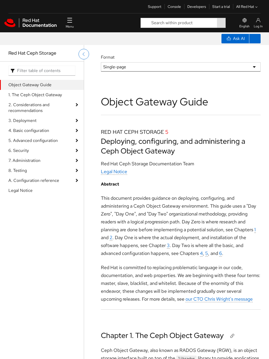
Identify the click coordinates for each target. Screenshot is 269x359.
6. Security (18, 150)
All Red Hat (245, 6)
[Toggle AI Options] (255, 38)
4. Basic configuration (28, 130)
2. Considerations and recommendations (28, 107)
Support (154, 6)
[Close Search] (229, 22)
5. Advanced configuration (33, 140)
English (244, 26)
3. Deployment (22, 120)
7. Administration (24, 160)
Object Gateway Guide (29, 85)
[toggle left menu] (84, 54)
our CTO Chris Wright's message (219, 299)
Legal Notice (20, 190)
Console (174, 6)
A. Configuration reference (33, 180)
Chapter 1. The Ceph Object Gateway (162, 335)
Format (108, 57)
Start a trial (221, 6)
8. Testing (17, 170)
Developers (196, 6)
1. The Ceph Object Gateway (35, 95)
